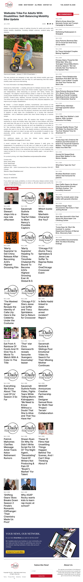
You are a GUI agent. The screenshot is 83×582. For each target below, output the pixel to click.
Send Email (11, 163)
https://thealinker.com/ (16, 171)
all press (38, 5)
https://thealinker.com (26, 84)
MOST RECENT (28, 5)
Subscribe (42, 576)
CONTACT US (47, 5)
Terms (5, 576)
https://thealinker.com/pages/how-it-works (17, 140)
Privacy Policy (11, 576)
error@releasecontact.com (17, 183)
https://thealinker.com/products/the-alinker (33, 156)
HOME (20, 5)
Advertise (18, 576)
